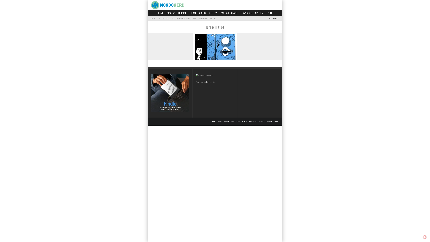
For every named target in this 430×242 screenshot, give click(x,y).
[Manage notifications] (425, 237)
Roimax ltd (210, 82)
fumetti (182, 13)
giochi (258, 13)
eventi (270, 13)
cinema (202, 13)
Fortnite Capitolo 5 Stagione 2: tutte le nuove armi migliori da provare (189, 18)
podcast (171, 13)
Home (160, 13)
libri (193, 13)
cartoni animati (229, 13)
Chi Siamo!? (273, 18)
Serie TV (213, 13)
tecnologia (246, 13)
